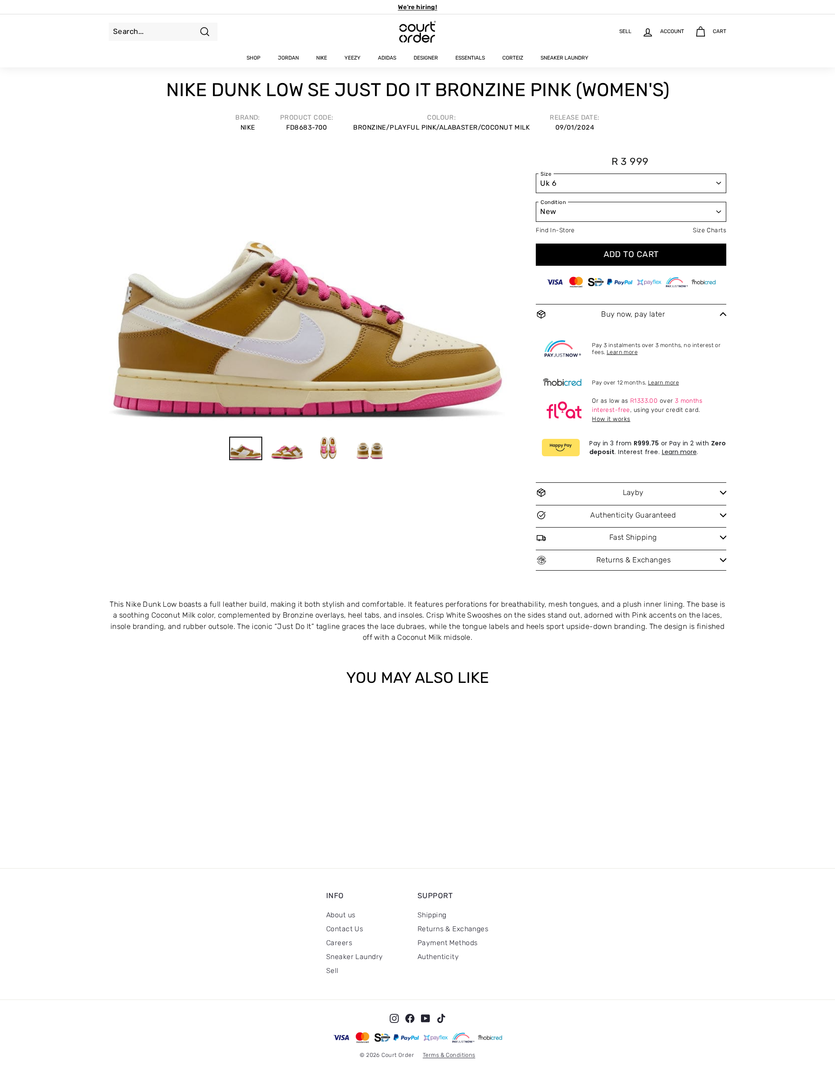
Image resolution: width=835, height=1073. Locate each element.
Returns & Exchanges (453, 929)
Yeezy (352, 58)
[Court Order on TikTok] (441, 1018)
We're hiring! (418, 7)
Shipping (432, 915)
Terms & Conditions (449, 1055)
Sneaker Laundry (564, 58)
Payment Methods (448, 943)
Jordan (288, 58)
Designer (426, 58)
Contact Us (344, 929)
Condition (553, 202)
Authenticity (438, 957)
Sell (332, 970)
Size (546, 174)
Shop (254, 58)
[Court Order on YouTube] (425, 1018)
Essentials (470, 58)
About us (340, 915)
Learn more (622, 352)
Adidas (387, 58)
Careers (339, 943)
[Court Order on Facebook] (409, 1018)
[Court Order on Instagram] (394, 1018)
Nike (321, 58)
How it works (611, 419)
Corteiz (512, 58)
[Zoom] (308, 287)
